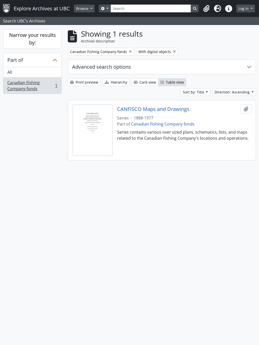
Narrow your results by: (32, 39)
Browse (83, 8)
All (9, 72)
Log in (244, 8)
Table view (174, 82)
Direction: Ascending (232, 92)
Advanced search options (101, 66)
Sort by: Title (194, 92)
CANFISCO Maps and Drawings (153, 109)
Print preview (86, 82)
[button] (206, 8)
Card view (147, 82)
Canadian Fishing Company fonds (32, 85)
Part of (15, 60)
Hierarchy (118, 82)
